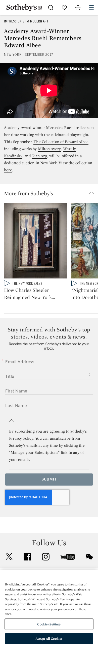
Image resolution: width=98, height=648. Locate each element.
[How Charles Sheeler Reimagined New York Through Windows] (35, 241)
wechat (89, 556)
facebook (27, 556)
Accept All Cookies (49, 638)
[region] (49, 609)
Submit (49, 479)
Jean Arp (39, 155)
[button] (51, 193)
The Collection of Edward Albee (60, 141)
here (8, 170)
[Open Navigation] (91, 7)
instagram (46, 556)
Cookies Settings (49, 624)
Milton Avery (49, 148)
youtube (67, 557)
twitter (9, 556)
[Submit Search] (50, 7)
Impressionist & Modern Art (26, 21)
